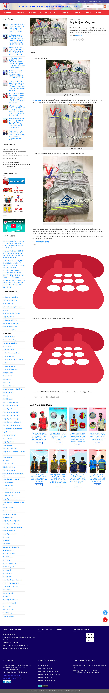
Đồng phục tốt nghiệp (10, 300)
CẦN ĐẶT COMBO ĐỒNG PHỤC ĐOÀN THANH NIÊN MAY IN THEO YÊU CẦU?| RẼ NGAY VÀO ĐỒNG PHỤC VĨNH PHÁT (13, 274)
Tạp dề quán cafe (8, 550)
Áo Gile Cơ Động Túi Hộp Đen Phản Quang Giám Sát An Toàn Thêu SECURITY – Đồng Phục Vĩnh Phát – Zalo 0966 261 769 (39, 478)
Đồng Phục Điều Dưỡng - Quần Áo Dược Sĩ (14, 453)
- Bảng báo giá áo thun (45, 668)
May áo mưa (7, 606)
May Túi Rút (6, 560)
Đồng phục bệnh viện (9, 435)
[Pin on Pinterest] (80, 39)
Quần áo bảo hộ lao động (11, 323)
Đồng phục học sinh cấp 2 (11, 415)
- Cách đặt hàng (43, 665)
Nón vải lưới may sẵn (9, 514)
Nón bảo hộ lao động (9, 340)
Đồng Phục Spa (8, 457)
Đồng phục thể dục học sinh (12, 422)
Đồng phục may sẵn (9, 470)
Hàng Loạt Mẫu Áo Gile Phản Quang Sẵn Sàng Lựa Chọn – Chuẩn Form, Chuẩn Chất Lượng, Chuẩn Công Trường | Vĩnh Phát (97, 478)
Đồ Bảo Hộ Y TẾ (8, 464)
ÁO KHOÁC (77, 12)
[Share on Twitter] (74, 39)
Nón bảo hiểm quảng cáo (11, 402)
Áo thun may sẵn (8, 482)
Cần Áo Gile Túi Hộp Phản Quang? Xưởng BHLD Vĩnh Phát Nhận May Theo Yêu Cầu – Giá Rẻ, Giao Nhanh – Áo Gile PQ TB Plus (97, 436)
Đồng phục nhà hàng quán (11, 521)
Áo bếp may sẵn (8, 495)
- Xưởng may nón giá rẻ (45, 677)
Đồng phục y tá (8, 445)
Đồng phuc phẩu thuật (10, 448)
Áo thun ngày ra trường (10, 297)
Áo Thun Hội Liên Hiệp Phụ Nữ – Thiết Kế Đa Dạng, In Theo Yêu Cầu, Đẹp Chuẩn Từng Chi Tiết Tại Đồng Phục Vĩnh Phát (13, 264)
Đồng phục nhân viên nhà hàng (12, 527)
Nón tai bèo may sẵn (9, 511)
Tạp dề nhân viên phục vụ (11, 547)
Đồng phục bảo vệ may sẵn (11, 479)
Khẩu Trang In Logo (9, 467)
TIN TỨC (88, 12)
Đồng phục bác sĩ (8, 442)
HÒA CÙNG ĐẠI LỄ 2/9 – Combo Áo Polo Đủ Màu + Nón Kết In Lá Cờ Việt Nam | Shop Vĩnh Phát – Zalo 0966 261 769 (13, 244)
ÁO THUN (65, 12)
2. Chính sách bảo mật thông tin (13, 678)
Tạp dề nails (6, 544)
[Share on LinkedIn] (83, 39)
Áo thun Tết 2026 (8, 349)
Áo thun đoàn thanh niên (10, 586)
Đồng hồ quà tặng (8, 616)
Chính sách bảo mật (79, 1)
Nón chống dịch (8, 399)
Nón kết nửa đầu (8, 392)
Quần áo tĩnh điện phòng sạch (12, 307)
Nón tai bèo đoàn (8, 593)
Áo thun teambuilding (9, 366)
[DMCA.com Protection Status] (43, 686)
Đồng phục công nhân (10, 326)
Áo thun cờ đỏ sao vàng (10, 369)
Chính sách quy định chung (94, 1)
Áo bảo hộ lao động (9, 330)
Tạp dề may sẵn (8, 517)
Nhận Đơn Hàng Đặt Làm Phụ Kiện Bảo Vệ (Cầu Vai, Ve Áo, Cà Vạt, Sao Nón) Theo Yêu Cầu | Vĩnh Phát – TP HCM (14, 284)
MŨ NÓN (32, 12)
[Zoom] (32, 43)
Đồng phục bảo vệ (8, 317)
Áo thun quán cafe (8, 363)
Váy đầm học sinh (8, 432)
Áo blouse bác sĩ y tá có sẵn (12, 492)
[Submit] (105, 6)
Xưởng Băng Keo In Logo (75, 690)
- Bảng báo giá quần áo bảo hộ (48, 671)
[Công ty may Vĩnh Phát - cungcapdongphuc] (10, 6)
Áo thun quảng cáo (9, 356)
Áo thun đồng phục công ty (11, 353)
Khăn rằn (5, 310)
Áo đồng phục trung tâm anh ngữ (13, 359)
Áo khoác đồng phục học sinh (12, 428)
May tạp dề (6, 537)
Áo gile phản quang (9, 336)
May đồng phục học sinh (10, 405)
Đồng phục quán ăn (9, 530)
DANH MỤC (7, 12)
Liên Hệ (104, 1)
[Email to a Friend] (77, 39)
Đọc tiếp (38, 442)
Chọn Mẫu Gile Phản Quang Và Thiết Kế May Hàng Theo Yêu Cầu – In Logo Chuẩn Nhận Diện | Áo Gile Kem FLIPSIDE (58, 436)
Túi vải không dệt (8, 567)
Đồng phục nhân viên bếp (11, 524)
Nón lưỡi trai (7, 379)
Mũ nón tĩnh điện (8, 303)
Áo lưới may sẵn (8, 489)
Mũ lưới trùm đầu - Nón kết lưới (13, 389)
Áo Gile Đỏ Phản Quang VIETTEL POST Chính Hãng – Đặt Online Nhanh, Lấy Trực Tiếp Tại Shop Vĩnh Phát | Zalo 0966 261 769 (39, 436)
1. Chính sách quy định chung (12, 675)
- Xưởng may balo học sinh (46, 680)
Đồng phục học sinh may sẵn (12, 499)
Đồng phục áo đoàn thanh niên (12, 580)
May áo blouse (7, 438)
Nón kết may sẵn (8, 507)
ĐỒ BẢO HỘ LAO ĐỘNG (48, 12)
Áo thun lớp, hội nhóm (10, 320)
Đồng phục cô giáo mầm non (12, 425)
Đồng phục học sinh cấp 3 (11, 419)
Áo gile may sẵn (8, 485)
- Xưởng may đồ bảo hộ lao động (49, 674)
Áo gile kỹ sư (7, 333)
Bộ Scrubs (6, 460)
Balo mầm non (7, 573)
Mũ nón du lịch (7, 376)
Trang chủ (72, 19)
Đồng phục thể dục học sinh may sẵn (13, 503)
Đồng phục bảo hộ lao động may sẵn (13, 475)
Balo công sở (7, 570)
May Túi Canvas (8, 557)
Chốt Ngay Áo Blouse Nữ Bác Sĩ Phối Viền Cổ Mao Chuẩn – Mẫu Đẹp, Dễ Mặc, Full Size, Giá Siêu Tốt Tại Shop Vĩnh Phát (13, 254)
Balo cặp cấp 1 (7, 576)
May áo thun (7, 346)
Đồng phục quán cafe (9, 534)
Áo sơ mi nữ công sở (9, 603)
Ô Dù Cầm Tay (7, 613)
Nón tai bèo (6, 382)
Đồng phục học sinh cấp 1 (11, 412)
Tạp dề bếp (6, 540)
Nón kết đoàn (7, 590)
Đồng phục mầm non (9, 409)
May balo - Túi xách (9, 553)
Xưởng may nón (8, 373)
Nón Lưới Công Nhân (9, 386)
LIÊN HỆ (98, 12)
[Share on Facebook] (71, 39)
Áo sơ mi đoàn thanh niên (11, 583)
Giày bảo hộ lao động (10, 343)
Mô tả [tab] (33, 52)
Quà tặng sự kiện (8, 609)
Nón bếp (5, 396)
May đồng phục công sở (10, 600)
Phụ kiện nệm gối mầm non (11, 313)
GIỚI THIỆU (20, 12)
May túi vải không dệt (10, 563)
